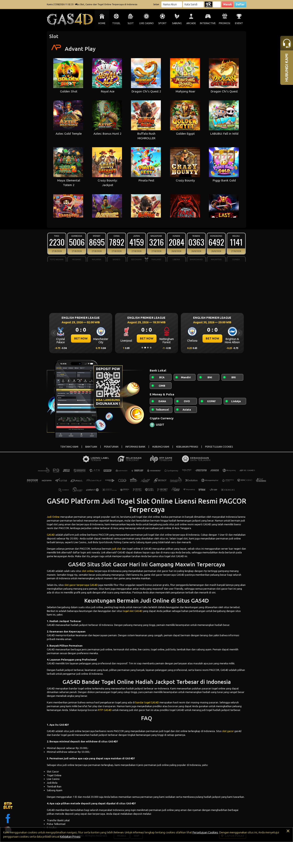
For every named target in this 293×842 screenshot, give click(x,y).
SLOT (131, 23)
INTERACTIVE (208, 23)
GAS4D (51, 534)
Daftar (240, 4)
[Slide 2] (145, 347)
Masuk (227, 4)
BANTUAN (91, 446)
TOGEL (116, 23)
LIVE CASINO (146, 23)
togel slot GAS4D (132, 611)
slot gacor (228, 731)
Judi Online (53, 516)
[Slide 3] (148, 347)
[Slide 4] (150, 347)
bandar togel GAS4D (147, 702)
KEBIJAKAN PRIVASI (187, 446)
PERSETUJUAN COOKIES (219, 446)
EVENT (239, 23)
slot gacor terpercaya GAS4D (81, 584)
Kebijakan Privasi (70, 836)
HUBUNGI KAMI (160, 446)
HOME (101, 23)
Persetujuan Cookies (205, 832)
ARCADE (191, 23)
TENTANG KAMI (69, 446)
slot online (88, 571)
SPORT (162, 23)
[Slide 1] (142, 347)
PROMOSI (224, 23)
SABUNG (177, 23)
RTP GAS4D (105, 710)
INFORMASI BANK (135, 446)
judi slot (116, 548)
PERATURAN (111, 446)
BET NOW (81, 338)
